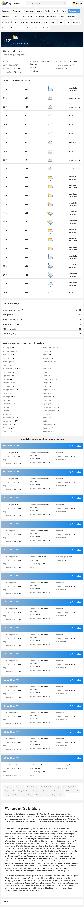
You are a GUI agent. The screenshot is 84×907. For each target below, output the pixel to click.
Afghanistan (71, 17)
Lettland (22, 17)
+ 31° (8, 379)
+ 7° (8, 414)
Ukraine (56, 11)
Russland (48, 11)
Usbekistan (6, 11)
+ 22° (11, 351)
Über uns (6, 902)
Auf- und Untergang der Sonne (54, 795)
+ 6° (11, 418)
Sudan (13, 28)
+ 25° (9, 355)
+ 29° (11, 383)
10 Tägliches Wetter (72, 791)
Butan (16, 22)
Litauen (30, 17)
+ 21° (10, 362)
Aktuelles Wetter (32, 787)
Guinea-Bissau (36, 22)
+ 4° (48, 432)
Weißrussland (7, 22)
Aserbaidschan (74, 11)
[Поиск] (65, 3)
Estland (61, 17)
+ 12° (50, 348)
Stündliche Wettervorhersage (50, 787)
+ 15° (6, 400)
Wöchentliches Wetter (56, 791)
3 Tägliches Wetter (24, 791)
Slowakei (5, 28)
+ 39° (12, 369)
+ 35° (9, 397)
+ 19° (8, 407)
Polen (64, 11)
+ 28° (8, 358)
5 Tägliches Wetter (39, 791)
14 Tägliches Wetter (11, 795)
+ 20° (10, 421)
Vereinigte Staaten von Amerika (38, 28)
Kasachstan (17, 11)
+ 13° (8, 376)
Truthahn (21, 28)
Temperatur (20, 787)
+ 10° (50, 425)
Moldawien (40, 17)
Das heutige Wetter (69, 787)
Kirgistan (39, 11)
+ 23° (9, 372)
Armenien (5, 17)
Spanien (53, 22)
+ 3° (8, 432)
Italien (68, 22)
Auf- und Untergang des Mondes (31, 795)
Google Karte (9, 787)
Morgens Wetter (10, 791)
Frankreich (24, 22)
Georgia (14, 17)
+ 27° (49, 397)
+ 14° (8, 348)
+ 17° (8, 411)
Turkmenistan (51, 17)
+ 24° (8, 393)
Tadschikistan (28, 11)
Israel (61, 22)
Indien (46, 22)
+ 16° (48, 358)
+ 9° (10, 390)
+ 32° (9, 404)
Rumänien (76, 22)
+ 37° (49, 372)
